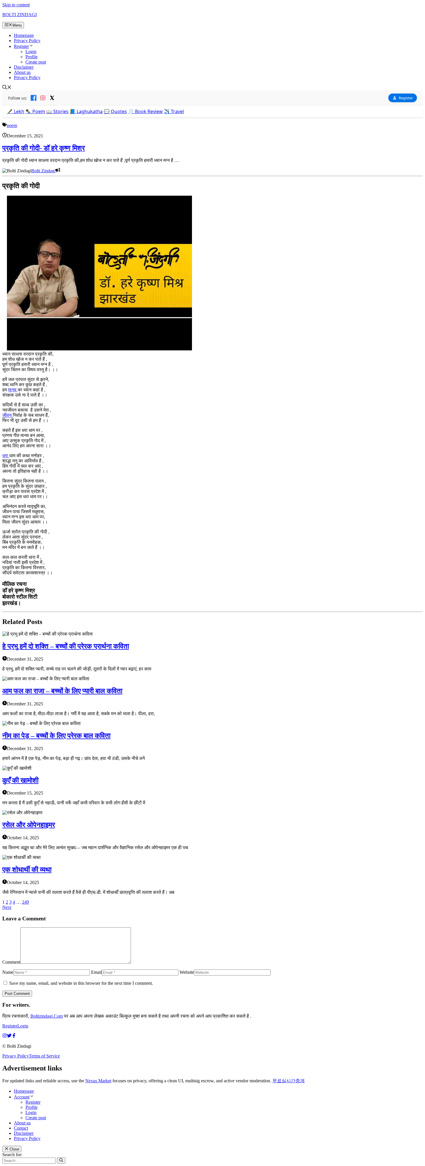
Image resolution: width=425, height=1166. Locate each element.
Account (21, 1096)
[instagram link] (4, 1036)
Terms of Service (44, 1055)
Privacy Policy (27, 40)
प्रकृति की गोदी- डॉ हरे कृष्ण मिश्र (43, 148)
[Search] (61, 1160)
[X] (52, 98)
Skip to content (16, 4)
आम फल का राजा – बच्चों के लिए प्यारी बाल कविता (62, 691)
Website (187, 972)
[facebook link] (14, 1036)
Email (96, 972)
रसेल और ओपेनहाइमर (28, 825)
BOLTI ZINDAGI (19, 14)
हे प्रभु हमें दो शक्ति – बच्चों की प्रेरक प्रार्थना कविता (65, 646)
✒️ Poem (35, 111)
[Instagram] (43, 98)
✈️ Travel (174, 111)
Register (21, 46)
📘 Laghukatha (86, 111)
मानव (13, 389)
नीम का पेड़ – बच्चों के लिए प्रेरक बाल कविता (56, 735)
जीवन (7, 415)
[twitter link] (9, 1036)
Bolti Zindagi (43, 170)
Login (30, 51)
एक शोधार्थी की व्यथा (26, 869)
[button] (7, 87)
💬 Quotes (115, 111)
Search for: (12, 1154)
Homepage (24, 35)
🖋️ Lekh (15, 111)
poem (12, 125)
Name (7, 972)
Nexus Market (98, 1080)
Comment (11, 962)
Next (6, 907)
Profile (31, 56)
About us (22, 72)
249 (25, 902)
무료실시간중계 (288, 1080)
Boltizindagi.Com (46, 1016)
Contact (21, 1128)
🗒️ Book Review (145, 111)
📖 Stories (57, 111)
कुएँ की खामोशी (20, 780)
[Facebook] (33, 98)
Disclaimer (24, 67)
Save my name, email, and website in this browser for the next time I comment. (81, 983)
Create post (35, 61)
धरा (5, 455)
